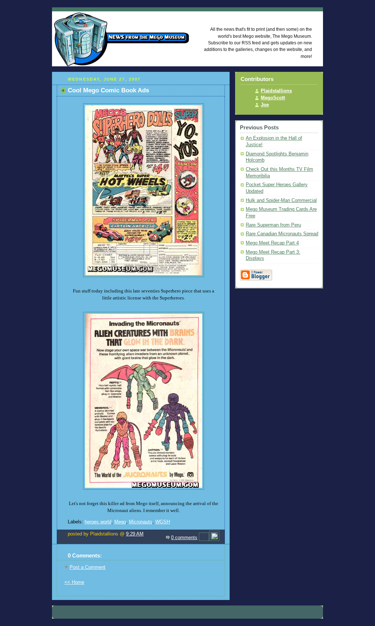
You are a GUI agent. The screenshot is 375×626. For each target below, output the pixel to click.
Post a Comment (87, 567)
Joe (265, 104)
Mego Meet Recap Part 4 (272, 243)
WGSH (162, 521)
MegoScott (273, 97)
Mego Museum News (265, 16)
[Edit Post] (214, 537)
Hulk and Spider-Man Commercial (281, 200)
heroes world (98, 521)
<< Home (74, 582)
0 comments (184, 537)
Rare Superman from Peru (273, 225)
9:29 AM (135, 534)
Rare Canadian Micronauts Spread (282, 233)
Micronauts (140, 521)
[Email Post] (204, 537)
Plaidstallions (276, 90)
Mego (120, 521)
